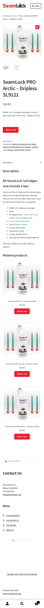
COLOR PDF (11, 525)
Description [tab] (7, 162)
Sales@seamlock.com (12, 494)
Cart (34, 601)
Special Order (19, 150)
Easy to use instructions (19, 221)
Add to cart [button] (22, 311)
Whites (28, 150)
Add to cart (11, 130)
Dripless (10, 150)
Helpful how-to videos (18, 224)
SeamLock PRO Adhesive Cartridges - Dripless (20, 147)
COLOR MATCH (12, 520)
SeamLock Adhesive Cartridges (24, 144)
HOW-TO (10, 530)
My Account (7, 603)
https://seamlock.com (12, 593)
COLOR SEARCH (13, 515)
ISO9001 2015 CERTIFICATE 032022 (22, 574)
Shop (21, 15)
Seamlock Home (10, 15)
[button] (37, 27)
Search (22, 603)
